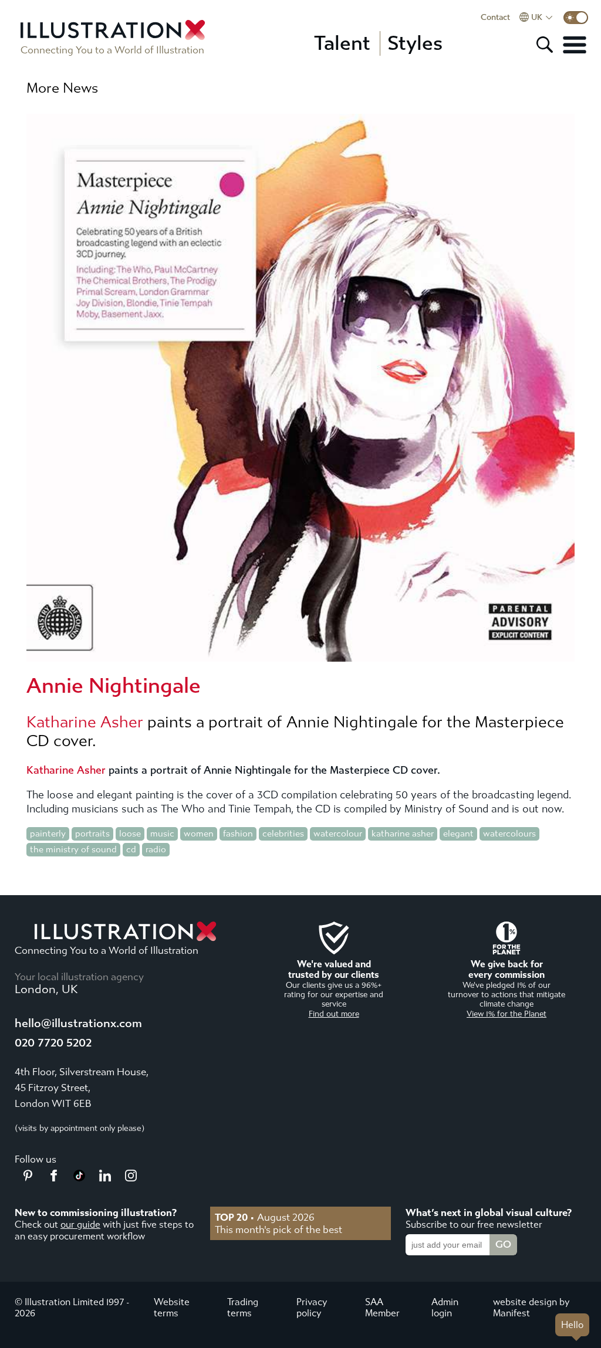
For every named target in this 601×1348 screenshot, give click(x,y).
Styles (415, 43)
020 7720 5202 (53, 1042)
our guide (80, 1224)
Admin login (444, 1307)
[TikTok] (79, 1178)
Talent (342, 43)
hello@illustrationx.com (78, 1023)
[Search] (545, 45)
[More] (574, 44)
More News (62, 88)
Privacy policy (311, 1307)
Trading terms (242, 1307)
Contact (495, 17)
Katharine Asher (84, 722)
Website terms (172, 1307)
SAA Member (382, 1307)
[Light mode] (576, 17)
